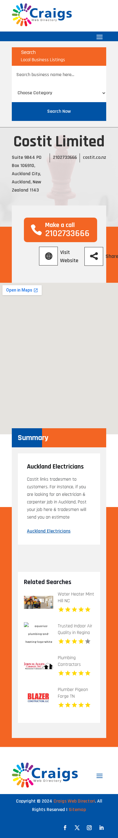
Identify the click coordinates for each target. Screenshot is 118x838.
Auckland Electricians (48, 531)
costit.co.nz (94, 157)
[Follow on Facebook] (65, 828)
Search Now (59, 111)
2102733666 (65, 157)
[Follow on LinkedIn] (101, 828)
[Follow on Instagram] (89, 828)
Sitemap (77, 809)
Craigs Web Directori (74, 801)
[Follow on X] (77, 828)
